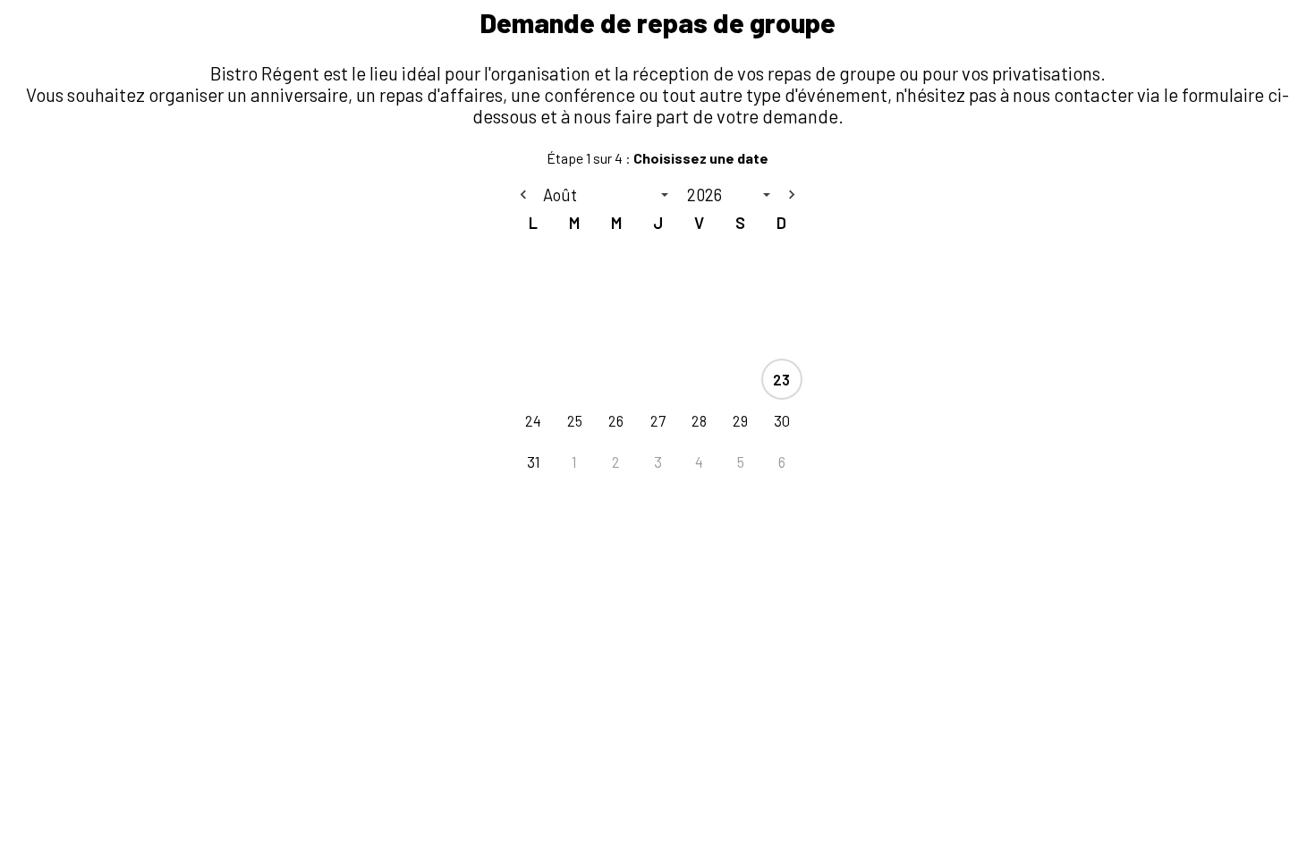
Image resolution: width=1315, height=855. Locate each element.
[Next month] (791, 195)
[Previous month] (523, 195)
